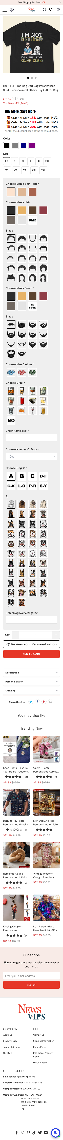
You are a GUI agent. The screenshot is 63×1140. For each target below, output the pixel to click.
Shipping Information (43, 1040)
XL (38, 161)
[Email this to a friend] (50, 701)
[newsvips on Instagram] (22, 1133)
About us (7, 1034)
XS (6, 161)
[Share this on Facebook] (37, 701)
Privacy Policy (10, 1040)
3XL (7, 170)
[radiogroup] (31, 192)
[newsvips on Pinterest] (28, 1133)
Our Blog (7, 1053)
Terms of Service (11, 1047)
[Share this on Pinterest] (44, 701)
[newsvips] (31, 9)
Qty (7, 634)
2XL (47, 161)
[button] (31, 184)
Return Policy (39, 1047)
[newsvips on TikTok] (34, 1133)
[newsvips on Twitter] (40, 1133)
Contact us (38, 1034)
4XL (16, 170)
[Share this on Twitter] (30, 701)
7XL (43, 170)
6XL (34, 170)
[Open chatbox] (55, 1133)
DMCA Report (40, 1062)
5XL (25, 170)
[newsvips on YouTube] (45, 1133)
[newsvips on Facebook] (16, 1133)
